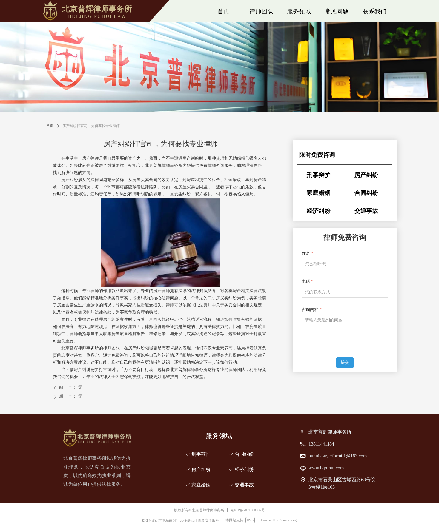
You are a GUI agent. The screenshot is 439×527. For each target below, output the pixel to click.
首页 (49, 126)
